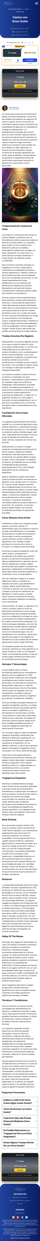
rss (13, 1217)
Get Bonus (30, 60)
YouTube (18, 1217)
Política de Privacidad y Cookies (20, 1200)
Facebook (22, 1217)
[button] (20, 83)
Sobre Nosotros (20, 1213)
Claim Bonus (20, 86)
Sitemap (20, 1203)
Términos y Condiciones (20, 1197)
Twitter (26, 1217)
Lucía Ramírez (14, 107)
